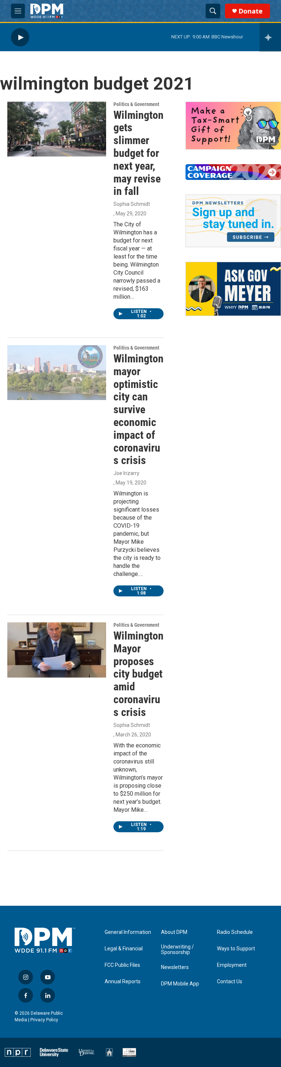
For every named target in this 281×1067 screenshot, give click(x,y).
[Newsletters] (233, 221)
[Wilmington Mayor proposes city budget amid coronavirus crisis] (56, 649)
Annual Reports (122, 981)
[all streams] (270, 37)
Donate (251, 11)
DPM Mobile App (180, 984)
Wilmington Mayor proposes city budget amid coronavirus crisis (138, 674)
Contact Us (229, 981)
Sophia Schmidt (131, 204)
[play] (20, 37)
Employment (232, 965)
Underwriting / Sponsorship (177, 949)
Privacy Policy (44, 1019)
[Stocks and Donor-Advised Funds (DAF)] (233, 125)
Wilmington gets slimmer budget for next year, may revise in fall (138, 153)
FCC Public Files (122, 965)
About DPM (174, 932)
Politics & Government (136, 104)
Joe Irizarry (126, 473)
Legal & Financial (124, 948)
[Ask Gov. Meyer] (233, 288)
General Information (128, 932)
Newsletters (175, 967)
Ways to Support (236, 948)
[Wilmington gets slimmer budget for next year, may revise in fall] (56, 129)
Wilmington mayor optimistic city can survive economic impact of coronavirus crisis (138, 409)
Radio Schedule (235, 932)
